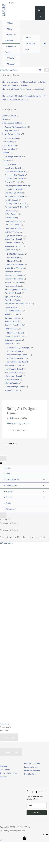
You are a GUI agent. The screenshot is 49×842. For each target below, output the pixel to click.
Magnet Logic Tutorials (13, 239)
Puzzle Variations (8, 149)
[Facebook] (44, 834)
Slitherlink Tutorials (12, 321)
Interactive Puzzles (9, 116)
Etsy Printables (10, 130)
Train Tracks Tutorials (13, 340)
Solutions (5, 152)
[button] (1, 840)
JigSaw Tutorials (11, 214)
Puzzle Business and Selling (12, 123)
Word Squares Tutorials (13, 376)
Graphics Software (14, 351)
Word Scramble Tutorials (14, 369)
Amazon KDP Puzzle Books (15, 127)
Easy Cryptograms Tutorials (15, 196)
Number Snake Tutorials (14, 279)
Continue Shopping (11, 752)
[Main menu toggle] (46, 70)
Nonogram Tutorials (12, 272)
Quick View (4, 724)
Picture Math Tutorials (13, 293)
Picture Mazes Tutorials (16, 265)
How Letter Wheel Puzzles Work (14, 85)
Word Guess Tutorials (13, 365)
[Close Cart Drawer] (3, 515)
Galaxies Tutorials (11, 200)
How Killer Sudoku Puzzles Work (15, 100)
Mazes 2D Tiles (13, 261)
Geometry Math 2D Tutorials (16, 203)
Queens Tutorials (11, 307)
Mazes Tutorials (11, 250)
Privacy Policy (5, 770)
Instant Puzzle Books (32, 770)
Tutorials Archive (11, 343)
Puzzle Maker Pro (31, 767)
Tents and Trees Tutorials (14, 336)
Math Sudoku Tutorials (15, 333)
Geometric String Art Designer (18, 348)
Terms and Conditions (8, 773)
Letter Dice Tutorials (12, 225)
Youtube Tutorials (11, 390)
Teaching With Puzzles (13, 157)
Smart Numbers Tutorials (14, 325)
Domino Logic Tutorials (14, 193)
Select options (9, 737)
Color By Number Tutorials (15, 171)
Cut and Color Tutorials (13, 189)
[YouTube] (47, 834)
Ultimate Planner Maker (16, 358)
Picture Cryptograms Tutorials (16, 289)
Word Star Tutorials (12, 380)
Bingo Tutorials (10, 164)
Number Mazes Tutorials (14, 275)
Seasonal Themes (11, 138)
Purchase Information (32, 763)
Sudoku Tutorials (11, 329)
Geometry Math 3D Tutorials (16, 207)
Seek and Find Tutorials (14, 311)
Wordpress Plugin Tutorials (15, 387)
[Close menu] (3, 459)
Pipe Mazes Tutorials (12, 297)
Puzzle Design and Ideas (11, 134)
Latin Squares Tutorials (13, 221)
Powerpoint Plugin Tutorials (17, 355)
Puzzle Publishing (9, 145)
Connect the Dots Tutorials (15, 175)
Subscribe (37, 813)
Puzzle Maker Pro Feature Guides (17, 304)
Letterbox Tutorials (12, 232)
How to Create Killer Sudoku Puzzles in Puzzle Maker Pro (24, 96)
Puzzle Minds (7, 142)
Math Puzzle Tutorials (13, 246)
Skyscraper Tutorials (12, 318)
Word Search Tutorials (13, 372)
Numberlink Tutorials (13, 286)
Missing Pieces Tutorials (14, 268)
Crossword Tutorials (12, 182)
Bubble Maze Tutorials (15, 254)
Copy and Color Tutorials (14, 179)
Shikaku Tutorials (11, 314)
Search (11, 3)
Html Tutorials (10, 211)
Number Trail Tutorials (13, 282)
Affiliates (3, 777)
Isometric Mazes (13, 257)
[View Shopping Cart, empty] (45, 43)
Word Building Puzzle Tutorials (16, 362)
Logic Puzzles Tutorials (13, 236)
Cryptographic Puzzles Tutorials (17, 186)
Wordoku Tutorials (12, 383)
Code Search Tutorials (13, 168)
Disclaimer (4, 766)
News (4, 119)
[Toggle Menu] (14, 35)
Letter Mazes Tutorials (13, 228)
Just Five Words (11, 218)
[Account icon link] (1, 463)
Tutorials (5, 160)
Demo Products (30, 774)
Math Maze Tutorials (12, 243)
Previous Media (11, 444)
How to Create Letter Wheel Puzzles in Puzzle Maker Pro (24, 82)
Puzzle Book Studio (12, 300)
